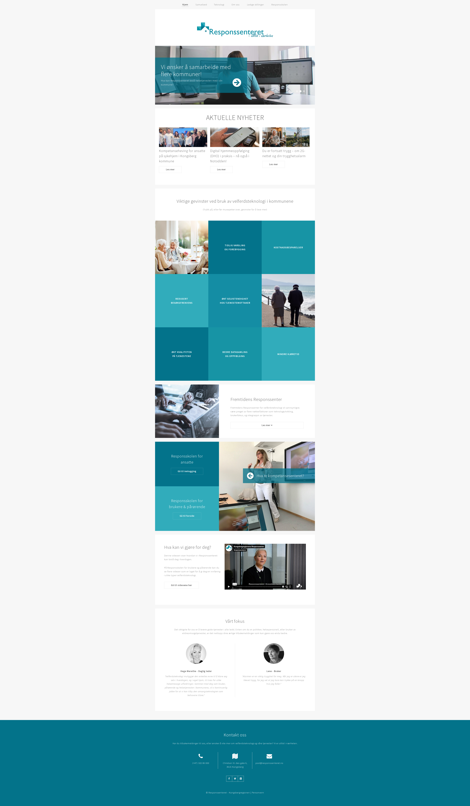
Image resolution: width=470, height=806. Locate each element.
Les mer (170, 169)
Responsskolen (279, 4)
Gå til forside (187, 515)
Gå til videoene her (181, 585)
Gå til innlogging (187, 471)
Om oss (236, 4)
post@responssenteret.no (269, 763)
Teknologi (219, 4)
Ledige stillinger (255, 4)
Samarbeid (201, 4)
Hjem (185, 4)
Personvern (258, 792)
